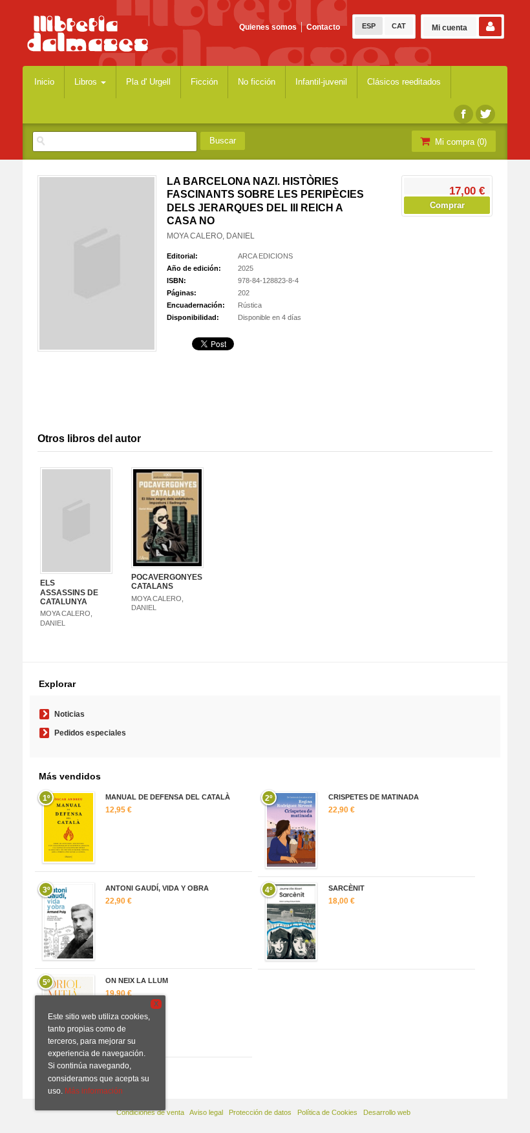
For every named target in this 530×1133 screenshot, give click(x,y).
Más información (94, 1091)
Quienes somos (268, 27)
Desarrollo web (386, 1112)
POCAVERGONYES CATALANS (166, 582)
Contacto (323, 27)
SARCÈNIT (346, 888)
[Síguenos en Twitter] (485, 114)
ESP (369, 26)
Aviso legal (206, 1112)
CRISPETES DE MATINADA (373, 797)
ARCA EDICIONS (265, 256)
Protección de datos (260, 1112)
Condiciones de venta (150, 1112)
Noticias (69, 714)
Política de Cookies (327, 1112)
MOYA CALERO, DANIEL (211, 235)
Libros (87, 82)
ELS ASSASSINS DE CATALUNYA (69, 592)
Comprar (447, 205)
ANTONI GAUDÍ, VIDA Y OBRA (157, 888)
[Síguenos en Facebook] (463, 114)
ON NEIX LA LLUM (136, 980)
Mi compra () (459, 142)
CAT (399, 26)
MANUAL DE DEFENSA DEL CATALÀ (167, 797)
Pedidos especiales (90, 732)
